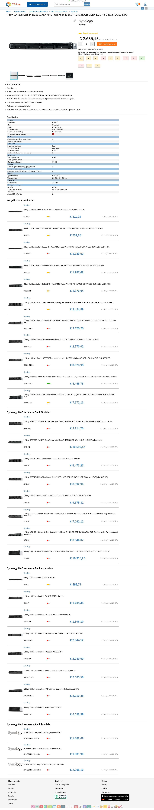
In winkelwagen (108, 44)
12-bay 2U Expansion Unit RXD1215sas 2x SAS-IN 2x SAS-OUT (49, 670)
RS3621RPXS (29, 365)
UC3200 (26, 521)
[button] (75, 21)
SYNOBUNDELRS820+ (32, 754)
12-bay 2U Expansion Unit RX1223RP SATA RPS (43, 652)
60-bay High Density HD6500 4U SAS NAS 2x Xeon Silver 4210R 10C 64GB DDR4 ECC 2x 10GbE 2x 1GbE (67, 551)
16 (97, 65)
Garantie (11, 796)
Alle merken (59, 788)
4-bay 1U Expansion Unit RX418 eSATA (39, 578)
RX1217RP (27, 622)
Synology (74, 11)
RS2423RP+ (28, 328)
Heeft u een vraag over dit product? (90, 49)
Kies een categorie (36, 4)
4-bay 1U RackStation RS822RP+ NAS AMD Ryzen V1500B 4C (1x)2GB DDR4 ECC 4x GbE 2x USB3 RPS (67, 247)
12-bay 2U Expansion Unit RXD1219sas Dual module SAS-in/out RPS (51, 689)
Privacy (104, 785)
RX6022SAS (28, 714)
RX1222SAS (28, 640)
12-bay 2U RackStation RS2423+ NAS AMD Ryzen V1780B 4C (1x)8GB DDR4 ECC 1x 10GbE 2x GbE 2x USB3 (68, 302)
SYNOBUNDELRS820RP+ (33, 770)
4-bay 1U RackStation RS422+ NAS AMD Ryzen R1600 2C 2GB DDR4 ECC (54, 210)
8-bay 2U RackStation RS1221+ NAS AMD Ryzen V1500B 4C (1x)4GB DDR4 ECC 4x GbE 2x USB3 (64, 265)
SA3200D (27, 428)
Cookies (104, 788)
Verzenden (12, 792)
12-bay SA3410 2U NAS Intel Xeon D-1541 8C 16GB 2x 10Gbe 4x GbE (52, 459)
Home (8, 11)
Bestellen (11, 785)
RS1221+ (27, 272)
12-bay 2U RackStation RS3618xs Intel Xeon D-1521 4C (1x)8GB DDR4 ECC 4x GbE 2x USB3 (61, 340)
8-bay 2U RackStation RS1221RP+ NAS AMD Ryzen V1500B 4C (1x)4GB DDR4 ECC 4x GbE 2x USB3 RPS (67, 284)
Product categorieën (62, 785)
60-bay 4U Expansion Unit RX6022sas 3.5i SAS (42, 707)
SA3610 (26, 484)
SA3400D (27, 447)
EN (146, 8)
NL (142, 8)
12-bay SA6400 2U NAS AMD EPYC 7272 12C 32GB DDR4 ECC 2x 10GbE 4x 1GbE (57, 496)
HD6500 (26, 558)
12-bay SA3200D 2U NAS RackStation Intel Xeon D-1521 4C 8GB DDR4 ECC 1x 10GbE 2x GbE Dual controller (68, 421)
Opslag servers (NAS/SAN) (38, 11)
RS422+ (26, 217)
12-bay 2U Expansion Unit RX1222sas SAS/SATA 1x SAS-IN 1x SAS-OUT (53, 633)
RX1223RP (27, 659)
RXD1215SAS (29, 677)
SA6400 (26, 503)
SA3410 (26, 465)
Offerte (10, 803)
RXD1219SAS (29, 696)
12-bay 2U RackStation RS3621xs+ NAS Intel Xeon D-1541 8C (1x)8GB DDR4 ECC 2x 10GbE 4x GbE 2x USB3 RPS (70, 377)
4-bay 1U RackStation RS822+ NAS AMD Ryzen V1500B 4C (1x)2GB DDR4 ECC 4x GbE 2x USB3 (63, 228)
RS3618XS (27, 346)
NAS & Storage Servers (59, 11)
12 (125, 58)
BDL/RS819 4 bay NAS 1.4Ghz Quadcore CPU (42, 733)
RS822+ (26, 235)
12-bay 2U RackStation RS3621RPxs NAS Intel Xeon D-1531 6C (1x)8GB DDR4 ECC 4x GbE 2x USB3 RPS (67, 358)
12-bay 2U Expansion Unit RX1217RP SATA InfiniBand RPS (47, 615)
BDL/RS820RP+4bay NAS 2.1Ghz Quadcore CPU (44, 764)
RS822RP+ (28, 254)
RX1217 (26, 603)
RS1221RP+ (28, 291)
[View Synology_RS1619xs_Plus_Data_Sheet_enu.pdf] (53, 135)
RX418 (26, 584)
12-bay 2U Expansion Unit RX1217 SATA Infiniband (44, 596)
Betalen (10, 788)
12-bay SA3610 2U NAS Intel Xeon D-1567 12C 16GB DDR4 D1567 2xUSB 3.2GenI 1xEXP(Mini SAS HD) (66, 477)
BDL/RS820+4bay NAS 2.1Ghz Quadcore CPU (42, 748)
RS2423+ (27, 309)
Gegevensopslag (19, 11)
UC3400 (26, 540)
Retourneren (12, 800)
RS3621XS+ (28, 384)
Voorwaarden (106, 792)
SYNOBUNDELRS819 (31, 738)
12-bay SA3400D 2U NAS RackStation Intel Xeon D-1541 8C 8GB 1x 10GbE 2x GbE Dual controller (63, 440)
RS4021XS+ (28, 402)
